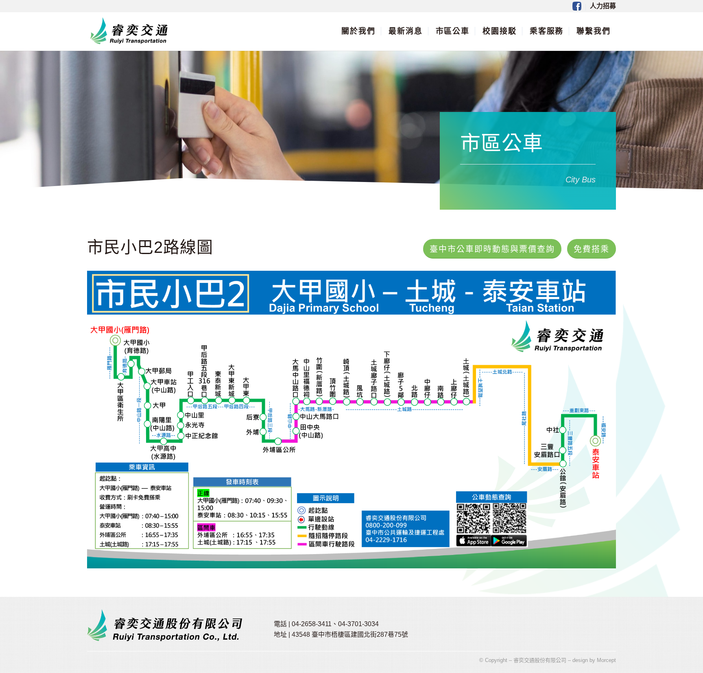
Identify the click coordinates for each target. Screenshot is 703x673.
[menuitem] (577, 7)
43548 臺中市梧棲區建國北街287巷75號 (350, 634)
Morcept (606, 660)
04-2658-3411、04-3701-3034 (335, 623)
